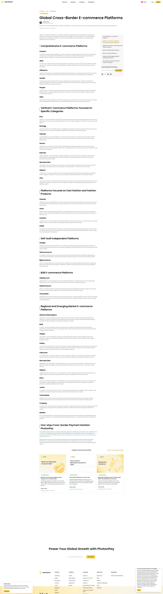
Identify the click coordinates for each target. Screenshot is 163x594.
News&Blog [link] (41, 11)
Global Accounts (60, 435)
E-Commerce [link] (53, 11)
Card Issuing (68, 435)
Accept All (6, 591)
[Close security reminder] (159, 568)
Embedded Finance (44, 436)
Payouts (83, 435)
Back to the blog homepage (115, 450)
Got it (139, 590)
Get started (118, 70)
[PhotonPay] (7, 2)
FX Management (89, 435)
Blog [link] (47, 11)
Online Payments (76, 435)
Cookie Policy (22, 587)
